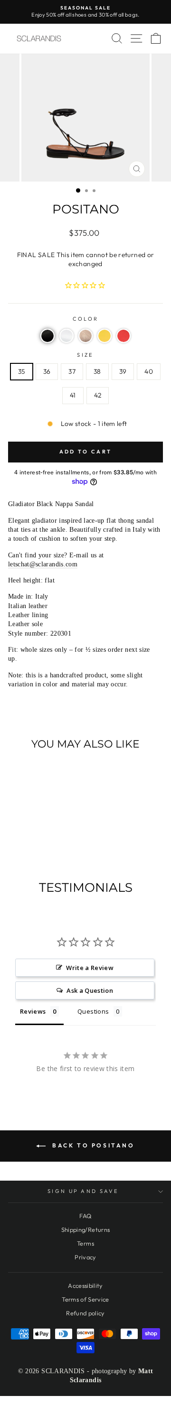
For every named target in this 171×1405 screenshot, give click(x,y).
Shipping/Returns (85, 1229)
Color (86, 318)
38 (97, 371)
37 (72, 371)
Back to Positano (91, 1145)
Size (85, 354)
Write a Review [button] (90, 967)
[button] (47, 336)
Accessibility (85, 1285)
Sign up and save (83, 1191)
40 (148, 371)
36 (47, 371)
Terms (85, 1243)
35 (21, 371)
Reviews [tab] (33, 1011)
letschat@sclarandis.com (42, 564)
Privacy (85, 1257)
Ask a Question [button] (89, 990)
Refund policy (85, 1313)
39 (123, 371)
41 (73, 395)
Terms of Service (85, 1299)
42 (98, 395)
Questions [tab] (93, 1011)
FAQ (85, 1216)
